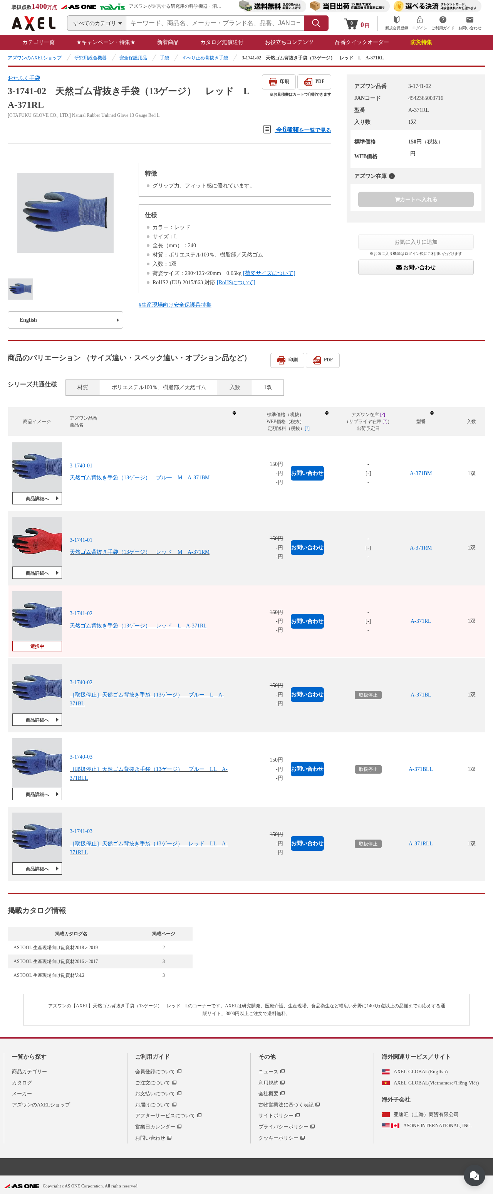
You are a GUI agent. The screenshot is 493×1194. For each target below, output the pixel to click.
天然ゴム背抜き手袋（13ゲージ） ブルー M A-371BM (140, 478)
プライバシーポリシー (283, 1127)
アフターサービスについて (165, 1115)
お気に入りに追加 (416, 242)
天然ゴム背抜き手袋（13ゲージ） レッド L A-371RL (138, 626)
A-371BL (421, 695)
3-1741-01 (81, 540)
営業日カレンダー (155, 1127)
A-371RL (421, 621)
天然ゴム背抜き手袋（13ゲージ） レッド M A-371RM (140, 552)
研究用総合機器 (90, 58)
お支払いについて (155, 1093)
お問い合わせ (419, 268)
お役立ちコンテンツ (289, 42)
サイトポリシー (275, 1115)
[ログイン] (420, 23)
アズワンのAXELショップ (35, 58)
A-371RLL (421, 844)
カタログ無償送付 (221, 42)
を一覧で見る (303, 129)
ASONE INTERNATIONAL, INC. (437, 1125)
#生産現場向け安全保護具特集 (175, 305)
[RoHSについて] (236, 282)
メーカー (22, 1093)
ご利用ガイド (152, 1057)
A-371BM (421, 473)
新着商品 (168, 42)
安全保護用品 (133, 58)
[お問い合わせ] (469, 23)
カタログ (22, 1083)
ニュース (268, 1071)
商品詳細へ (37, 498)
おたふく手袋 (24, 78)
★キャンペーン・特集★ (106, 42)
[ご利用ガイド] (442, 23)
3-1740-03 (81, 757)
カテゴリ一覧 (38, 42)
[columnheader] (152, 421)
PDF (319, 81)
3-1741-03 (81, 831)
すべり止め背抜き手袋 (205, 58)
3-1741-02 (81, 613)
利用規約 (268, 1083)
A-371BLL (421, 769)
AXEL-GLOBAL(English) (421, 1071)
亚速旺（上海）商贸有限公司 (426, 1114)
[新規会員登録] (396, 23)
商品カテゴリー (29, 1071)
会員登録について (155, 1071)
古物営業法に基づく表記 (286, 1105)
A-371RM (421, 548)
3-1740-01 (81, 466)
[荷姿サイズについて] (269, 273)
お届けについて (152, 1105)
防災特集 (421, 42)
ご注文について (152, 1083)
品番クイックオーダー (362, 42)
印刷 (284, 81)
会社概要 (268, 1093)
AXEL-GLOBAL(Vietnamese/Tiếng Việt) (436, 1083)
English (28, 320)
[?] (392, 176)
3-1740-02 (81, 682)
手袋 (164, 58)
